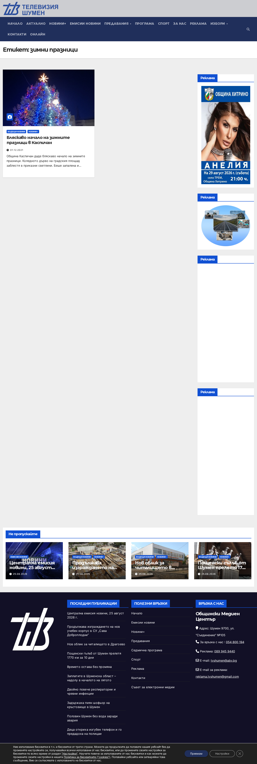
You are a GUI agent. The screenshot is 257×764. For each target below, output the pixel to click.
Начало (15, 23)
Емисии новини (85, 23)
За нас (179, 23)
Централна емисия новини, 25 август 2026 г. (32, 567)
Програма (144, 23)
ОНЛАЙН (37, 34)
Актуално (36, 23)
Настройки (222, 753)
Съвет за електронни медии (153, 687)
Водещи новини (16, 131)
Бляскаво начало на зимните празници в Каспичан (38, 140)
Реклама (198, 23)
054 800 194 (235, 642)
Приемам (196, 753)
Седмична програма (146, 650)
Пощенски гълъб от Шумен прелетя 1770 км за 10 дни (222, 567)
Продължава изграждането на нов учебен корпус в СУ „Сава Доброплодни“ (93, 631)
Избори (218, 23)
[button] (248, 29)
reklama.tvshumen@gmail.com (217, 676)
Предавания (117, 23)
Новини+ (57, 23)
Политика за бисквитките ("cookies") (87, 757)
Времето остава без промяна (89, 667)
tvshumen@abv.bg (224, 660)
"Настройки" (70, 753)
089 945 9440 (224, 651)
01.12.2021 (16, 150)
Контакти (17, 34)
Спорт (164, 23)
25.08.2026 (20, 573)
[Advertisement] (225, 323)
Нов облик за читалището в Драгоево (153, 567)
